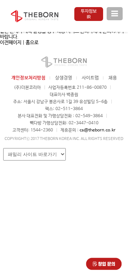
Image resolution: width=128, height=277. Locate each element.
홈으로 (32, 42)
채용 (112, 78)
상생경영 (63, 78)
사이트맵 (90, 78)
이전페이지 (10, 42)
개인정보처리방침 (28, 78)
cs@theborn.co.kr (98, 130)
